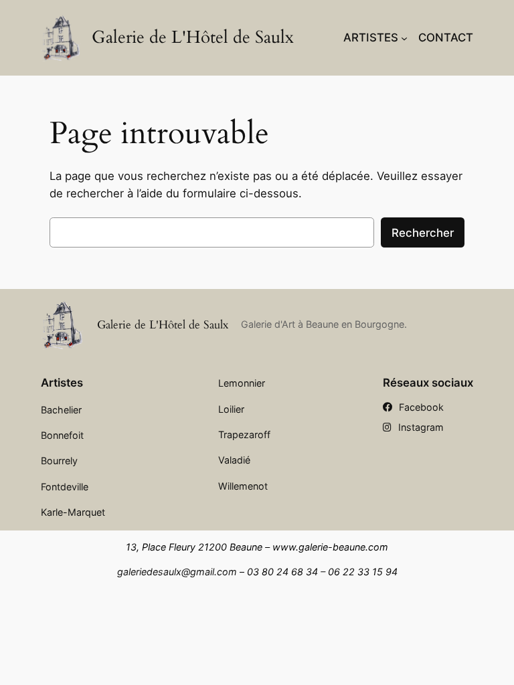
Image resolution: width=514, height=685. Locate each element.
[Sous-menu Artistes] (404, 37)
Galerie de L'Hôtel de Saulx (193, 37)
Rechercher (423, 232)
